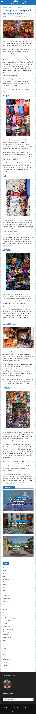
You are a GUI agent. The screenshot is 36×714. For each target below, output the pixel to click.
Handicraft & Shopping (15, 8)
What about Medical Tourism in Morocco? (18, 500)
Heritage (14, 543)
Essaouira (27, 66)
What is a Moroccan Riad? (18, 523)
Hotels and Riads (21, 521)
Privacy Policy (8, 707)
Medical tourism (21, 497)
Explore (5, 8)
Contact (24, 707)
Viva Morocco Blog (20, 16)
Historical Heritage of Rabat (18, 546)
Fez (18, 64)
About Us (17, 707)
